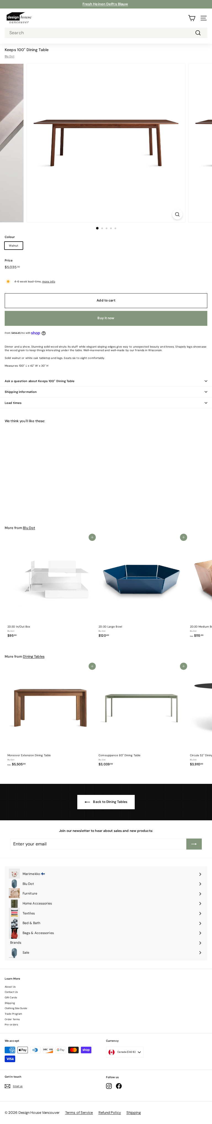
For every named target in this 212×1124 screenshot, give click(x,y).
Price (9, 260)
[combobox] (106, 33)
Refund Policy (110, 1112)
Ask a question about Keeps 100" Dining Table (40, 381)
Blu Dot (9, 56)
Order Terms (12, 1019)
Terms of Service (79, 1112)
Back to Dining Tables (109, 802)
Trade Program (13, 1013)
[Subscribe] (194, 844)
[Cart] (191, 18)
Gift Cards (11, 997)
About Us (10, 986)
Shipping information (21, 392)
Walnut (13, 245)
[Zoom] (177, 214)
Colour (10, 237)
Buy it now (105, 318)
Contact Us (11, 992)
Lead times (13, 403)
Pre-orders (11, 1024)
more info (48, 281)
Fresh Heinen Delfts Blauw (105, 4)
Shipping (10, 1003)
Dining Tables (33, 656)
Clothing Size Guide (16, 1008)
